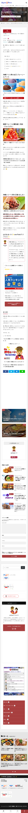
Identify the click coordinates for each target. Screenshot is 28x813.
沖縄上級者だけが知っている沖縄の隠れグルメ (21, 764)
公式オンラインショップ (19, 5)
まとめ (6, 68)
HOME (3, 23)
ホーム (2, 5)
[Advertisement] (14, 180)
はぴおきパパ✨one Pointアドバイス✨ (13, 66)
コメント (4, 522)
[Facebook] (5, 371)
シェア (11, 812)
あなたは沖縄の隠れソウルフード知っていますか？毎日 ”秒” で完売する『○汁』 (20, 498)
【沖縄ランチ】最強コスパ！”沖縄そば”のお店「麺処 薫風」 (20, 479)
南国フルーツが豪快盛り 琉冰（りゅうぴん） (13, 61)
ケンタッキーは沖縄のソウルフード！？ (20, 469)
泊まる (7, 715)
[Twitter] (11, 371)
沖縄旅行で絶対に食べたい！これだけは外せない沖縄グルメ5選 (21, 750)
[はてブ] (16, 371)
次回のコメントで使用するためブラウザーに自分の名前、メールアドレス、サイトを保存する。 (14, 553)
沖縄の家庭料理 (8, 712)
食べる (18, 16)
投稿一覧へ (14, 457)
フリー (7, 709)
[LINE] (22, 371)
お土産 (7, 702)
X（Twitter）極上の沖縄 (9, 5)
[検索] (23, 567)
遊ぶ (6, 719)
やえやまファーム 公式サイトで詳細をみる (14, 304)
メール (3, 540)
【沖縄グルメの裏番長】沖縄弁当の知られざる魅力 (7, 749)
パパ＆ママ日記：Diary (10, 705)
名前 (3, 535)
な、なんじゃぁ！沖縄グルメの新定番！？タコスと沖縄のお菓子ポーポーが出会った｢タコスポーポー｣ (20, 508)
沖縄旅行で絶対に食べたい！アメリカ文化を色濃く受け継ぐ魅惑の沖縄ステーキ (7, 765)
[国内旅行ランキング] (19, 786)
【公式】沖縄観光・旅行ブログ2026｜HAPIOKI (17, 806)
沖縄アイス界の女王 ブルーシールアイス (13, 59)
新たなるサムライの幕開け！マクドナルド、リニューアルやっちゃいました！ (20, 488)
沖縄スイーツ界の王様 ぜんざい (11, 63)
